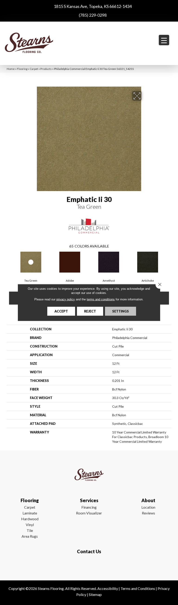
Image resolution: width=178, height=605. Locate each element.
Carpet (34, 69)
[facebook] (88, 565)
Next (168, 261)
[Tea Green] (30, 262)
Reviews (148, 513)
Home (11, 69)
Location (148, 507)
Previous (9, 261)
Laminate (29, 513)
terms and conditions (101, 299)
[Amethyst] (108, 262)
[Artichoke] (147, 262)
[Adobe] (69, 262)
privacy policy (65, 299)
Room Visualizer (89, 513)
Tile (30, 530)
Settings (120, 311)
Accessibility (107, 588)
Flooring (22, 69)
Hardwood (29, 519)
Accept (61, 311)
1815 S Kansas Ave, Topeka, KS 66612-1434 (93, 6)
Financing (89, 507)
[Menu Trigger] (164, 40)
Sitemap (95, 594)
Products (46, 69)
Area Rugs (30, 536)
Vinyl (30, 524)
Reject (90, 311)
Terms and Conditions (138, 588)
